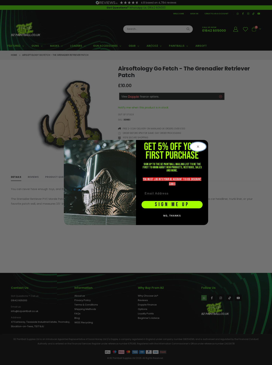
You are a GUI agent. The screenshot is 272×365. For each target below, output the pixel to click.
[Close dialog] (198, 146)
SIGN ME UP (172, 204)
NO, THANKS (172, 215)
